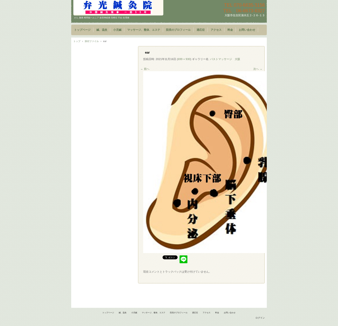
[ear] (211, 252)
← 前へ (144, 68)
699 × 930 (184, 59)
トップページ (82, 29)
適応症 (201, 29)
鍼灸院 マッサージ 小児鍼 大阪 (118, 7)
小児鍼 (117, 29)
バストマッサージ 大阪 (225, 59)
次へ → (257, 68)
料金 (230, 29)
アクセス (216, 29)
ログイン (260, 318)
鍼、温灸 (101, 29)
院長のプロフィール (178, 29)
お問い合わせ (247, 29)
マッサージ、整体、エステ (143, 29)
